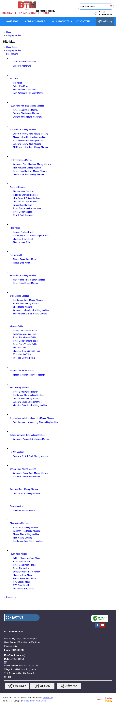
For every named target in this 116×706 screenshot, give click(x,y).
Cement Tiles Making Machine (26, 113)
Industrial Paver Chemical (24, 510)
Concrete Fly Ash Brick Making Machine (30, 456)
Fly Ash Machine (17, 452)
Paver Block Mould (21, 561)
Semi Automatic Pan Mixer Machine (29, 93)
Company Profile (35, 21)
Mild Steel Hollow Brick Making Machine (30, 147)
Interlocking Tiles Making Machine (28, 541)
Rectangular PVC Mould (23, 588)
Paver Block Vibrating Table (25, 340)
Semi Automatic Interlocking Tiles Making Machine (32, 418)
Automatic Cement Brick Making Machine (31, 439)
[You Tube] (102, 627)
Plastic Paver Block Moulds (25, 259)
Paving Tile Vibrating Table (25, 330)
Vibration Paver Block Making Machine (30, 405)
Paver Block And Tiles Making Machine (27, 105)
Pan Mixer (14, 78)
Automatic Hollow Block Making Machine (31, 310)
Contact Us (83, 21)
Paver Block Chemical (22, 211)
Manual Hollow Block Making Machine (29, 137)
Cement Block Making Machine (26, 398)
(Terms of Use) (48, 698)
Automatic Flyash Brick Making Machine (27, 435)
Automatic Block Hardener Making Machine (32, 164)
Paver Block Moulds (18, 554)
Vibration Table (16, 326)
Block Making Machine (19, 387)
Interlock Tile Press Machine (22, 370)
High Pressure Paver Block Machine (29, 279)
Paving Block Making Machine (23, 275)
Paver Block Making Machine (25, 110)
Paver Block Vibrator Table (25, 344)
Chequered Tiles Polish (23, 239)
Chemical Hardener (18, 187)
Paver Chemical (16, 506)
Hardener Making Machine (21, 160)
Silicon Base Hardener (23, 205)
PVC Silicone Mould (21, 582)
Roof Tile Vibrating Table (24, 357)
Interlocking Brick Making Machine (28, 300)
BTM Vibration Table (22, 354)
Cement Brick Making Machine (26, 493)
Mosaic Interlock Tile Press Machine (29, 374)
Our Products (60, 21)
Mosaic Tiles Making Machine (26, 534)
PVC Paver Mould (21, 585)
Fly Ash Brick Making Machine (26, 303)
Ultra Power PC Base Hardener (27, 198)
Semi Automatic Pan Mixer (25, 89)
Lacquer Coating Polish (23, 232)
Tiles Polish (15, 228)
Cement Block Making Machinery (27, 116)
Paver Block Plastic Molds (24, 565)
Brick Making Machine (19, 296)
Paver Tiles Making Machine (25, 527)
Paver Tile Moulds (21, 568)
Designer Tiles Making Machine (26, 531)
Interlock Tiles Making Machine (26, 476)
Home (8, 32)
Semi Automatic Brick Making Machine (30, 313)
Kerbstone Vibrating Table (24, 334)
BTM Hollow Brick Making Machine (28, 140)
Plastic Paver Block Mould (24, 578)
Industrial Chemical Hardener (25, 195)
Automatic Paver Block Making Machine (30, 473)
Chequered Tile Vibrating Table (26, 351)
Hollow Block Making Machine (23, 129)
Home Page (12, 21)
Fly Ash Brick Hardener (23, 215)
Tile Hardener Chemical (23, 191)
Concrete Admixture (22, 66)
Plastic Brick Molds (21, 262)
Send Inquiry (106, 21)
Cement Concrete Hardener (25, 201)
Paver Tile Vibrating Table (24, 337)
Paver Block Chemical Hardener (27, 208)
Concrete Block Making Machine (27, 402)
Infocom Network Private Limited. (35, 701)
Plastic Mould (16, 255)
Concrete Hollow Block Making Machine (30, 133)
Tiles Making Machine (19, 523)
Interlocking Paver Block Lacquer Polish (31, 235)
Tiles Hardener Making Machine (27, 167)
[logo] (27, 13)
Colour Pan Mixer (20, 86)
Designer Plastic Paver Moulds (26, 571)
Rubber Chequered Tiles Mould (26, 558)
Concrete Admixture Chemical (23, 61)
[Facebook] (97, 627)
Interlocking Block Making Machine (28, 395)
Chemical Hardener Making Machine (28, 174)
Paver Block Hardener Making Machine (30, 171)
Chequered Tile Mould (22, 575)
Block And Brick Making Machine (24, 489)
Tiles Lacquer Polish (22, 242)
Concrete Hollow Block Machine (27, 144)
